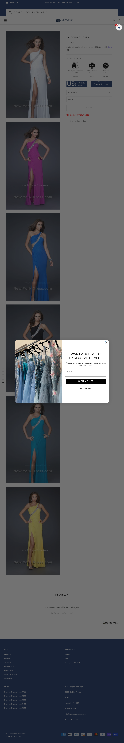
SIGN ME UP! (85, 381)
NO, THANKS (85, 388)
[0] (119, 28)
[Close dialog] (106, 342)
